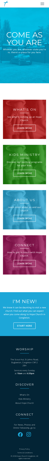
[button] (42, 4)
